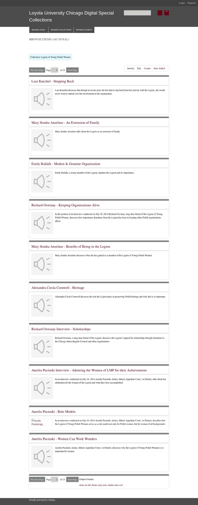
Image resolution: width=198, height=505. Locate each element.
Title (139, 68)
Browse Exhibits (84, 30)
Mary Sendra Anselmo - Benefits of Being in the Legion (70, 246)
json (105, 484)
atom (81, 484)
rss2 (121, 484)
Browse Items (38, 30)
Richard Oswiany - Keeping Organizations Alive (65, 205)
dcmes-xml (97, 484)
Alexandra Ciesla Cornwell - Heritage (57, 287)
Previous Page (37, 70)
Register (191, 3)
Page (48, 70)
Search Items (64, 47)
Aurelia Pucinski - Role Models (53, 411)
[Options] (166, 12)
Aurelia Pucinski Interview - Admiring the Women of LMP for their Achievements (89, 370)
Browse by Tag (49, 47)
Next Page (72, 70)
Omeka (51, 499)
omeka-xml (113, 484)
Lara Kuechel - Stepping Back (52, 81)
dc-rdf (87, 484)
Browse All (34, 47)
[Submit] (160, 12)
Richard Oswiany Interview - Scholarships (61, 329)
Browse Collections (61, 30)
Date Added (159, 68)
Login (182, 3)
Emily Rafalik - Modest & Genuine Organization (65, 163)
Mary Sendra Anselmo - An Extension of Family (65, 122)
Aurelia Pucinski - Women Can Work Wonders (64, 438)
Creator (147, 68)
